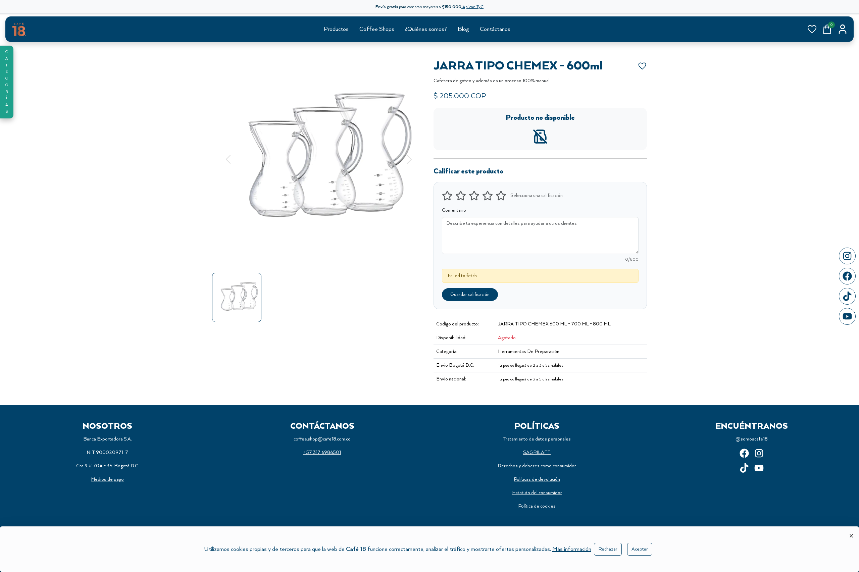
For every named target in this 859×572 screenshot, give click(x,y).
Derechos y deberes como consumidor (537, 466)
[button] (6, 82)
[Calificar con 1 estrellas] (447, 195)
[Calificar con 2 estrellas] (460, 195)
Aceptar (639, 549)
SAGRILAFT (537, 452)
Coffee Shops (376, 29)
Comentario (454, 210)
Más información (571, 549)
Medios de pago (107, 479)
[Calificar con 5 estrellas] (501, 195)
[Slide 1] (319, 257)
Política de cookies (537, 506)
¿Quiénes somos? (426, 29)
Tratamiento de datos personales (537, 439)
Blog (463, 29)
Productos (336, 29)
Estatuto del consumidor (537, 493)
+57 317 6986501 (322, 452)
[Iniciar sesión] (842, 29)
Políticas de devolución (537, 479)
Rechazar (607, 549)
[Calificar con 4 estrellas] (487, 195)
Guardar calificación (470, 294)
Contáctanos (495, 29)
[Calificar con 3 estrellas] (474, 195)
